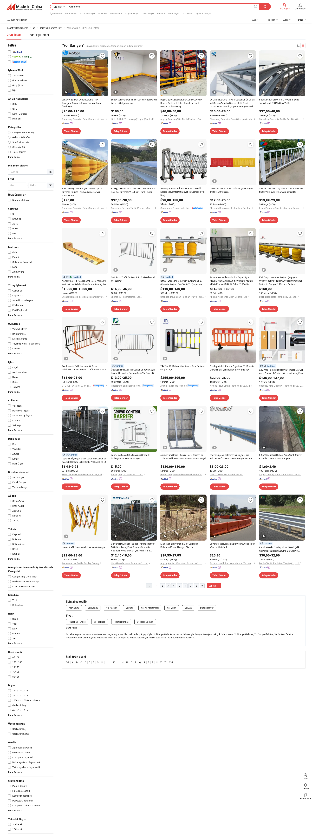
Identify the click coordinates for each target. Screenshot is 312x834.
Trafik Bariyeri (71, 13)
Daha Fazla (72, 627)
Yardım (271, 19)
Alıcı (254, 19)
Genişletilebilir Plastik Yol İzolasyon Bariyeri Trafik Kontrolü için (231, 190)
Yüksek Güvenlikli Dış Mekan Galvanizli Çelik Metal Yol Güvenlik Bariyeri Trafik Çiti (281, 190)
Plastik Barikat (116, 13)
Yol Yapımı (74, 607)
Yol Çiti (129, 607)
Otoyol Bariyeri (148, 13)
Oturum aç (300, 8)
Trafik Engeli (173, 13)
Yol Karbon (111, 607)
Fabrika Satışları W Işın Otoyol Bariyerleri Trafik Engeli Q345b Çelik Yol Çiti (279, 101)
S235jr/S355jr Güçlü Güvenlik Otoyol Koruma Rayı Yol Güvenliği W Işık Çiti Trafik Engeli (133, 190)
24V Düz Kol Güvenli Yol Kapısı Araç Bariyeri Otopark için (182, 367)
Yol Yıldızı (161, 13)
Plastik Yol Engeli (87, 13)
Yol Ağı (188, 607)
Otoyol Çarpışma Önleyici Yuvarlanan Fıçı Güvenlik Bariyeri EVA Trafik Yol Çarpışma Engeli (181, 282)
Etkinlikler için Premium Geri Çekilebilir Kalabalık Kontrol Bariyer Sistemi (179, 545)
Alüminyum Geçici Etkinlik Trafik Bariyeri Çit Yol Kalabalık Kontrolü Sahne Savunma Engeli (183, 456)
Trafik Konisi (187, 13)
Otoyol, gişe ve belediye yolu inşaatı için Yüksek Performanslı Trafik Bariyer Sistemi (231, 456)
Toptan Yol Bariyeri (203, 13)
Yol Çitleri (171, 607)
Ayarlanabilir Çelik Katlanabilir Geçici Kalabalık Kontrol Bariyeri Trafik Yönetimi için (84, 367)
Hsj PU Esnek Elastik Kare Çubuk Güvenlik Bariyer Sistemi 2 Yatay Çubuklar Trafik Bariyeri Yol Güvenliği (181, 103)
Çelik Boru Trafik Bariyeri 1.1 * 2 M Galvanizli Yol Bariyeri (133, 279)
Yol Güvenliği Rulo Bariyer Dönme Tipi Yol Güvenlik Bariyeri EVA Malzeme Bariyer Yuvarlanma (82, 192)
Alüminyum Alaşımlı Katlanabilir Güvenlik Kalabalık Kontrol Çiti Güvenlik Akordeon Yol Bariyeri (182, 192)
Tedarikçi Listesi (38, 35)
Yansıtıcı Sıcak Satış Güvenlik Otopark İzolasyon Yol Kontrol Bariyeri (130, 456)
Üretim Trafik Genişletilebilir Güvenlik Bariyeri (84, 547)
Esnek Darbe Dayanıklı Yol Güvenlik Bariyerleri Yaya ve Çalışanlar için (134, 101)
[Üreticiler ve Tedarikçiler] (24, 6)
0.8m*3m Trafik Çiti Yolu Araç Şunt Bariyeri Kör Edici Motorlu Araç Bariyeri (280, 456)
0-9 (67, 662)
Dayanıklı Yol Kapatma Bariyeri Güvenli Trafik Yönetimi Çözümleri (232, 545)
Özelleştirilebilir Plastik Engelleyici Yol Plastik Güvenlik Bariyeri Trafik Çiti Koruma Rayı (232, 368)
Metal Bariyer (207, 607)
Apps (285, 19)
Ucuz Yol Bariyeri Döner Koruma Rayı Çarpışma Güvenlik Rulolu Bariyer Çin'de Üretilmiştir (81, 103)
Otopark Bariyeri (132, 13)
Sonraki (213, 585)
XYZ (171, 662)
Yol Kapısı (93, 607)
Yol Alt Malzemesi (150, 607)
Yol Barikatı (102, 13)
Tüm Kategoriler (19, 19)
